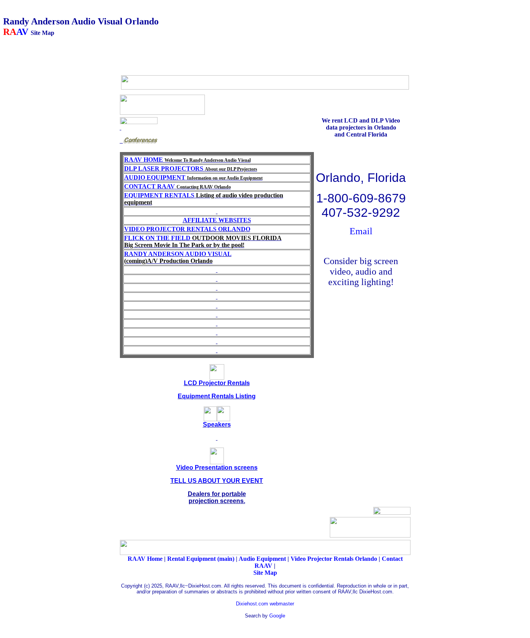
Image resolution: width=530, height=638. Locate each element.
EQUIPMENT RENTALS (159, 195)
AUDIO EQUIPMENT (154, 177)
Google (277, 616)
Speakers (217, 424)
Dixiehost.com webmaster (265, 604)
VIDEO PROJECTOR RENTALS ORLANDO (187, 229)
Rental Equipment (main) (201, 558)
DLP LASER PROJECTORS (164, 168)
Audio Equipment (262, 558)
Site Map (265, 572)
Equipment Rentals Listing (217, 396)
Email (361, 231)
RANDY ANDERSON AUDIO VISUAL (178, 254)
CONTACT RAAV (149, 186)
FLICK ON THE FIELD (203, 241)
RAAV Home (145, 558)
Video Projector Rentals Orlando (334, 558)
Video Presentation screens (217, 467)
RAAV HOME (187, 159)
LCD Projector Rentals (217, 383)
